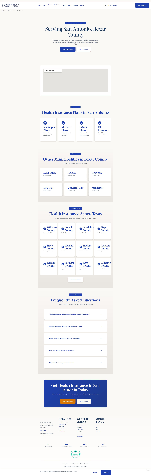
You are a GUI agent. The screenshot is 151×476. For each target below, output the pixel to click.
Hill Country (79, 427)
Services (50, 4)
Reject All (95, 472)
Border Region (80, 436)
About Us (98, 425)
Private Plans (61, 426)
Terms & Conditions (84, 463)
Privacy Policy (65, 463)
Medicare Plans (62, 428)
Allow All (106, 472)
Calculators (75, 5)
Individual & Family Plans (64, 422)
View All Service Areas (75, 279)
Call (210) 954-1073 (84, 49)
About (44, 5)
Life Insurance (61, 431)
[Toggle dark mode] (105, 5)
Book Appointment (142, 5)
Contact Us (98, 431)
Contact (82, 5)
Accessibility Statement (74, 463)
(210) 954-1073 (113, 5)
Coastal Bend (80, 434)
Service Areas (57, 4)
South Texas (79, 431)
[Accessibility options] (148, 468)
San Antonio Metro (81, 425)
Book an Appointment (68, 49)
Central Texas (80, 429)
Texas (9, 10)
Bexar (14, 10)
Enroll (64, 5)
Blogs (69, 5)
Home (39, 5)
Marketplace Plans (62, 424)
